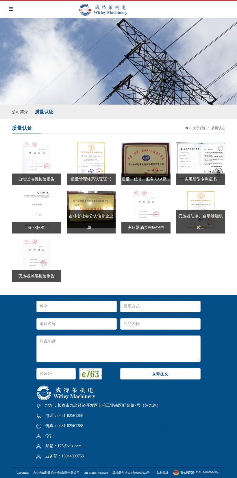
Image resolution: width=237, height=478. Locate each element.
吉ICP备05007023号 (137, 472)
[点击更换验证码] (90, 374)
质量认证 (44, 111)
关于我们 (200, 128)
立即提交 (160, 374)
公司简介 (20, 112)
